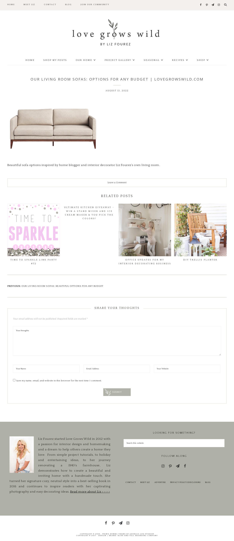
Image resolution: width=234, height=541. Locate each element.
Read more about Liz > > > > (90, 491)
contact (130, 482)
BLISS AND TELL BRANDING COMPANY (138, 535)
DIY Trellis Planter (200, 260)
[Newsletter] (213, 5)
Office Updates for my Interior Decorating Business (144, 262)
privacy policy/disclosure (185, 482)
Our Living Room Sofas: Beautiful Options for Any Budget (62, 286)
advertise (160, 482)
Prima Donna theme (114, 534)
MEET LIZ (145, 482)
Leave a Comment (117, 182)
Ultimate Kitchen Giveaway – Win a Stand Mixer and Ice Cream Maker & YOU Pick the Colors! (89, 213)
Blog (208, 482)
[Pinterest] (207, 5)
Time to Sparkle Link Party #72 (33, 262)
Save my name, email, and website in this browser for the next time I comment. (59, 381)
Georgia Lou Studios (142, 534)
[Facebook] (201, 5)
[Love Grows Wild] (117, 32)
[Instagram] (219, 5)
